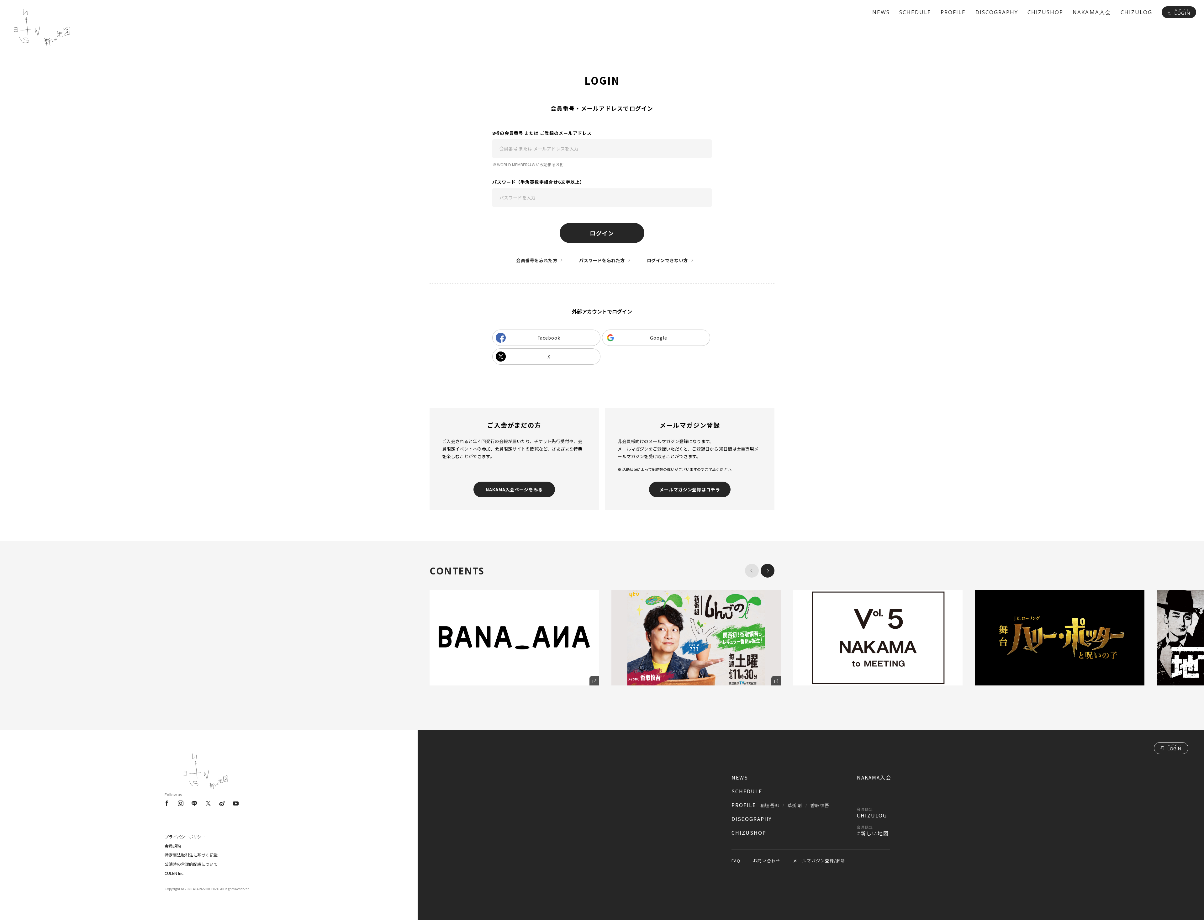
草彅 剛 (795, 805)
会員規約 (173, 846)
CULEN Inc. (174, 873)
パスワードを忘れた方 (602, 260)
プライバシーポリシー (185, 837)
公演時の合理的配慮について (191, 864)
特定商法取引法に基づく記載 (191, 855)
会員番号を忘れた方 (536, 260)
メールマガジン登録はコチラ (690, 489)
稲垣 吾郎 (769, 805)
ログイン (602, 233)
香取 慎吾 (820, 805)
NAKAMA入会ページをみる (514, 489)
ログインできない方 (667, 260)
